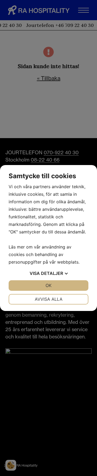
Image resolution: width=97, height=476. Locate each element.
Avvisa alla (49, 299)
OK (48, 285)
